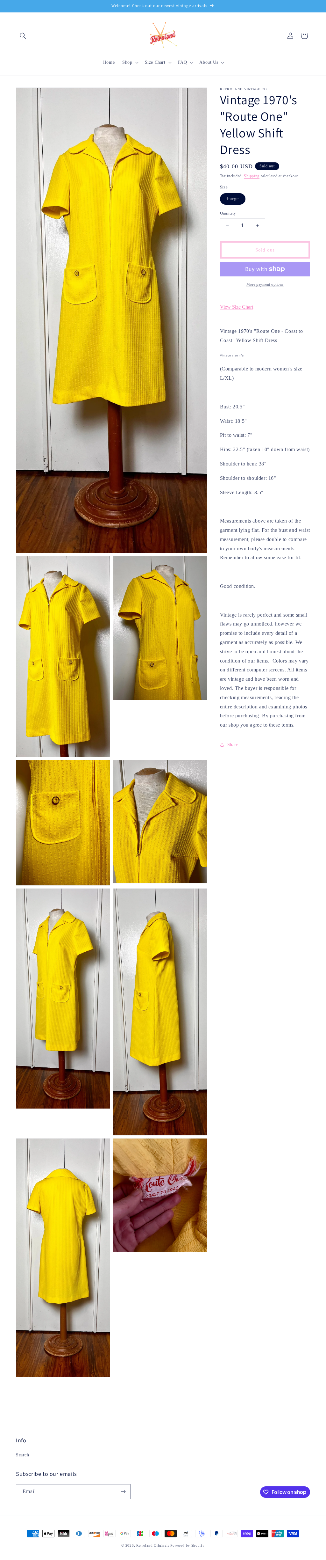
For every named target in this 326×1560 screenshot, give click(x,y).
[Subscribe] (123, 1491)
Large (236, 200)
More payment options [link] (265, 284)
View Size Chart (236, 307)
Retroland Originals (152, 1545)
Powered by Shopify (187, 1545)
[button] (23, 36)
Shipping (251, 176)
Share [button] (232, 744)
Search (22, 1455)
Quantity (228, 213)
